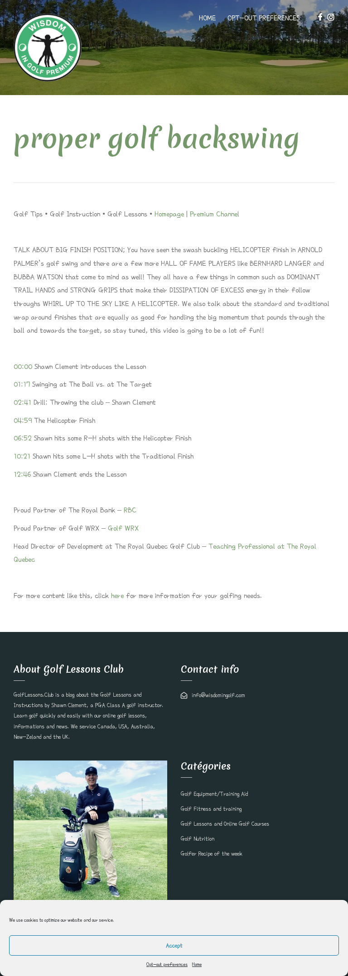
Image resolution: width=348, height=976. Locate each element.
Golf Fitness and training (211, 809)
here (117, 596)
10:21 (22, 456)
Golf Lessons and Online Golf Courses (225, 824)
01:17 (22, 384)
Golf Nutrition (197, 839)
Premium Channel (214, 214)
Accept (174, 945)
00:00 (23, 367)
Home (197, 964)
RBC (130, 510)
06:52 (23, 438)
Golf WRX (123, 528)
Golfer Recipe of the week (211, 854)
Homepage (169, 214)
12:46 (22, 474)
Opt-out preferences (167, 964)
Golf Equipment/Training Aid (214, 794)
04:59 (23, 420)
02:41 (22, 402)
